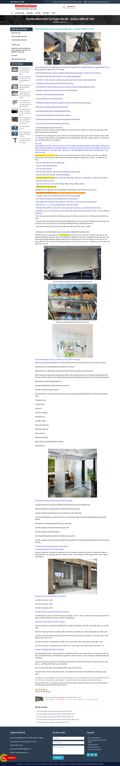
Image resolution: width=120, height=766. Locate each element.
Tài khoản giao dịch (93, 744)
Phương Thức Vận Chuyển (94, 749)
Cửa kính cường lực (59, 22)
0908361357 (71, 7)
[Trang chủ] (12, 13)
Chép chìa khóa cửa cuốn (19, 36)
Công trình (46, 13)
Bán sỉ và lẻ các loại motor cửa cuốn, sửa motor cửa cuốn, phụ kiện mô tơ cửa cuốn (21, 50)
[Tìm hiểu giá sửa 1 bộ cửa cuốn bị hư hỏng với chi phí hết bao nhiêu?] (15, 69)
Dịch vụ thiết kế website (94, 738)
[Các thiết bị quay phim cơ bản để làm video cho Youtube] (15, 140)
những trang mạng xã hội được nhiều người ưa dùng (25, 134)
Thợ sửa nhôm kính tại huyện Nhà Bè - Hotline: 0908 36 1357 (64, 29)
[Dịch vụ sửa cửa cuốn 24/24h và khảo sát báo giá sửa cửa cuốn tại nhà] (15, 93)
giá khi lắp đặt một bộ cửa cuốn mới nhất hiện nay (25, 87)
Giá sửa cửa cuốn (19, 13)
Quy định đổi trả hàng (93, 747)
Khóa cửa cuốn (16, 33)
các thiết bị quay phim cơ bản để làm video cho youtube (25, 140)
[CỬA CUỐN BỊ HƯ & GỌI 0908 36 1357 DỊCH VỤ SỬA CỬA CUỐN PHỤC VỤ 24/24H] (15, 110)
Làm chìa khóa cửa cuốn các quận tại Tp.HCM (70, 1)
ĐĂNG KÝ (58, 758)
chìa (45, 193)
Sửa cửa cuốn (16, 45)
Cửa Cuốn (14, 55)
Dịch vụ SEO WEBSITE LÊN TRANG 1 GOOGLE (97, 741)
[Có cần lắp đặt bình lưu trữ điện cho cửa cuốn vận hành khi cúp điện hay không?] (15, 102)
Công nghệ (30, 13)
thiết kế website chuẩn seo (97, 764)
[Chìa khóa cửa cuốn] (26, 7)
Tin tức (54, 13)
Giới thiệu (37, 13)
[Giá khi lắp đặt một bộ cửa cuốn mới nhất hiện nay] (15, 86)
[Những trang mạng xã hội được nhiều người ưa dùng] (15, 133)
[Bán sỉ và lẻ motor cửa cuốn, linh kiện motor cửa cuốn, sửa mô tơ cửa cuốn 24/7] (15, 119)
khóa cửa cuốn (48, 205)
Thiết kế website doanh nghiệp (83, 764)
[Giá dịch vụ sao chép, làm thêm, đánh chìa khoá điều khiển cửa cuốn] (15, 78)
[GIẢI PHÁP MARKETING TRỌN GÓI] (15, 128)
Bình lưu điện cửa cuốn (18, 59)
